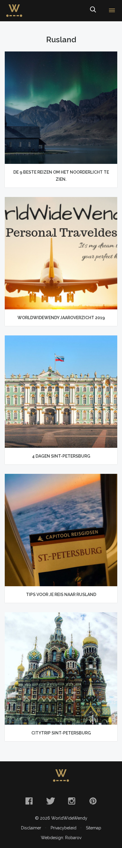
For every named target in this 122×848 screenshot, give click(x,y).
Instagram (72, 801)
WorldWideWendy (14, 7)
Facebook (29, 801)
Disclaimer (31, 828)
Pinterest (93, 801)
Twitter (50, 801)
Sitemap (93, 828)
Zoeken (93, 10)
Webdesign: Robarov (61, 837)
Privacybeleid (63, 828)
